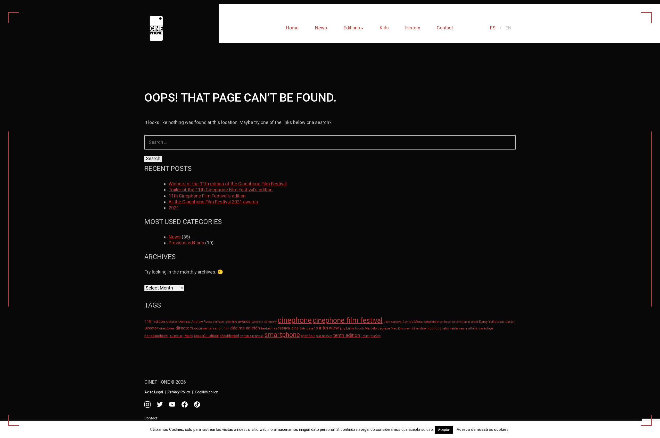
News (321, 27)
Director (151, 328)
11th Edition (154, 321)
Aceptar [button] (444, 430)
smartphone (282, 334)
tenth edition (346, 335)
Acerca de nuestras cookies (482, 429)
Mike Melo (419, 328)
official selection (480, 328)
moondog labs (438, 328)
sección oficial (206, 335)
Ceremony (270, 322)
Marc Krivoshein (401, 328)
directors (184, 328)
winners (375, 336)
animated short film (225, 322)
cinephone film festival (348, 320)
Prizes (188, 336)
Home (292, 27)
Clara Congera (392, 322)
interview (329, 328)
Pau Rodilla (176, 336)
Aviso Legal (153, 392)
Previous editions (186, 242)
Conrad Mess (412, 322)
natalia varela (458, 328)
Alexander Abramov (178, 322)
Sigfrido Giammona (251, 336)
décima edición (245, 328)
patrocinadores (156, 336)
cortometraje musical (465, 322)
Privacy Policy (179, 392)
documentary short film (211, 328)
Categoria (257, 322)
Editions (352, 27)
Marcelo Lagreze (377, 328)
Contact (445, 27)
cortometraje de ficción (437, 322)
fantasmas (269, 328)
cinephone (295, 320)
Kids (384, 27)
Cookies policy (206, 392)
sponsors (308, 336)
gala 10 (312, 328)
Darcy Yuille (487, 322)
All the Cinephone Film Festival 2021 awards (213, 201)
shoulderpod (229, 336)
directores (167, 328)
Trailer (365, 336)
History (412, 27)
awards (244, 321)
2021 (174, 207)
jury (342, 328)
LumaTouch (355, 328)
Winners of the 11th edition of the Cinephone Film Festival (228, 183)
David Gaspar (506, 322)
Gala (303, 328)
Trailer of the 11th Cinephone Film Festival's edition (221, 189)
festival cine (288, 328)
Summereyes (324, 336)
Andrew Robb (201, 322)
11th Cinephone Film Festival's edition (207, 196)
